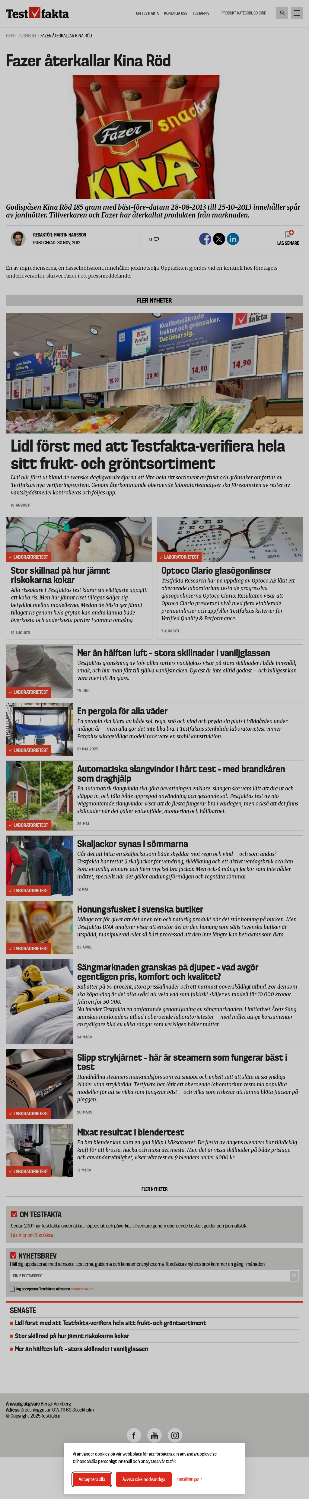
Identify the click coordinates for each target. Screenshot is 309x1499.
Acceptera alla (92, 1479)
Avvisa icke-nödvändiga (144, 1479)
